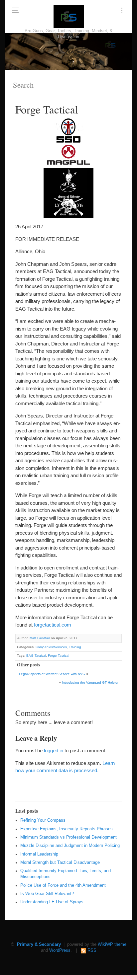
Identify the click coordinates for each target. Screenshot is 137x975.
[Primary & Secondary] (69, 16)
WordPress (59, 950)
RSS (91, 950)
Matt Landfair (40, 638)
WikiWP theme (112, 944)
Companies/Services (51, 647)
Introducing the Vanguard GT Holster (90, 682)
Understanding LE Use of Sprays (51, 902)
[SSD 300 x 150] (68, 130)
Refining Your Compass (43, 820)
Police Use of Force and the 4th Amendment (63, 885)
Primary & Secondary (39, 944)
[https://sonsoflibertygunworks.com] (68, 205)
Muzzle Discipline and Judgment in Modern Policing (70, 845)
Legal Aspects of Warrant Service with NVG (52, 674)
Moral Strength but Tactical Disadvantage (60, 862)
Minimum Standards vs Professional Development (68, 837)
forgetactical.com (52, 625)
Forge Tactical (58, 655)
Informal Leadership (39, 854)
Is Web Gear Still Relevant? (47, 893)
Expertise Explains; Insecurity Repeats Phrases (66, 829)
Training (75, 647)
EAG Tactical (36, 655)
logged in (53, 750)
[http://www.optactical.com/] (68, 180)
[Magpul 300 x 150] (68, 155)
